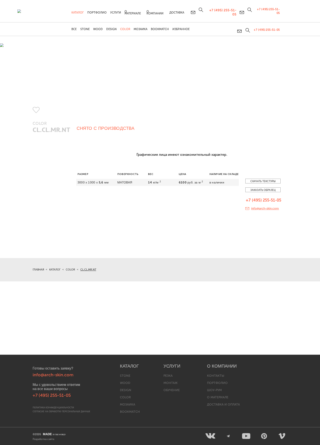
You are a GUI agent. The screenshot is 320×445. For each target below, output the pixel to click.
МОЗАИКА (140, 29)
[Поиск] (247, 30)
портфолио (217, 383)
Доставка (176, 13)
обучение (171, 390)
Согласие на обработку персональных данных (61, 411)
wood (125, 383)
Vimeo (281, 436)
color (125, 397)
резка (168, 376)
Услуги (115, 13)
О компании (155, 12)
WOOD (98, 29)
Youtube (246, 436)
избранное (181, 29)
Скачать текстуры (263, 181)
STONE (85, 29)
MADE (54, 434)
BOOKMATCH (160, 29)
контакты (215, 376)
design (125, 390)
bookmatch (130, 412)
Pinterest (264, 436)
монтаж (170, 383)
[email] (239, 31)
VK (210, 436)
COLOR (125, 29)
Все (74, 29)
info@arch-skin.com (265, 208)
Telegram (228, 436)
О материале (133, 12)
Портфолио (97, 13)
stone (125, 376)
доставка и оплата (223, 404)
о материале (217, 397)
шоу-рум (214, 390)
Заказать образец (263, 190)
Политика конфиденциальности (53, 407)
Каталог (77, 13)
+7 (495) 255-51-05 (267, 29)
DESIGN (111, 29)
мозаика (127, 404)
